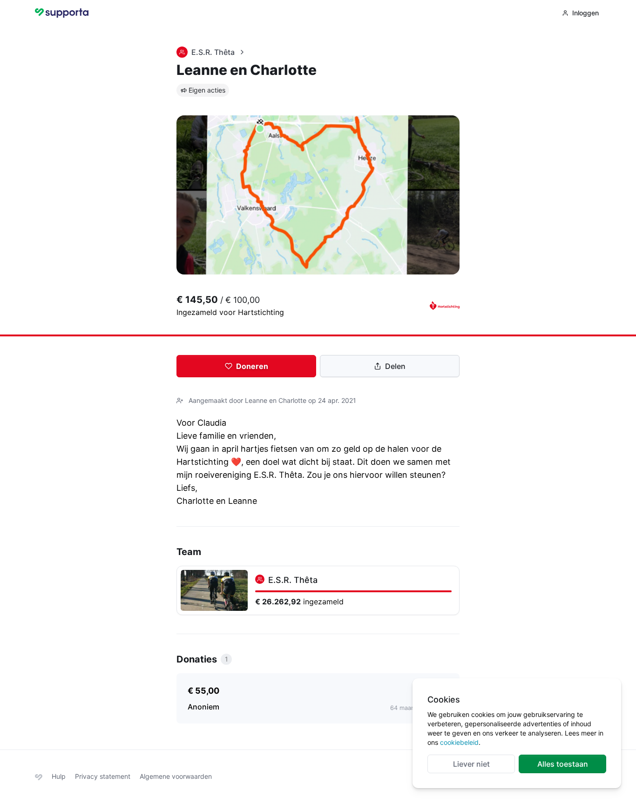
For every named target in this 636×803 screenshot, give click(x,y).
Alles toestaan (562, 764)
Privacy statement (102, 776)
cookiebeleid (459, 742)
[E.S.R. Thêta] (318, 590)
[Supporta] (38, 776)
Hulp (59, 776)
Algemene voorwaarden (176, 776)
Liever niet (471, 764)
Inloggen (585, 13)
